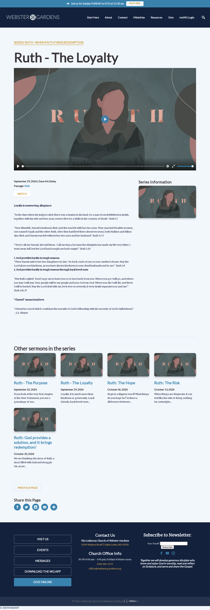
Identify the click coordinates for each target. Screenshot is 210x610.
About (108, 17)
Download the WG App (43, 571)
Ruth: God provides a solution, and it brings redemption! (33, 442)
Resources (156, 17)
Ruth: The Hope (121, 382)
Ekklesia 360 (131, 601)
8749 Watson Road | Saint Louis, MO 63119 (105, 544)
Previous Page (28, 487)
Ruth (27, 185)
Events (42, 550)
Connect (122, 17)
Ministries (139, 17)
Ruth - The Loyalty (77, 382)
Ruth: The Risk (167, 382)
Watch (22, 193)
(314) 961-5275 (105, 564)
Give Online (42, 582)
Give (171, 17)
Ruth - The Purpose (30, 382)
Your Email (153, 543)
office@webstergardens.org (105, 568)
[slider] (93, 166)
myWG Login (186, 17)
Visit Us (42, 539)
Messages (42, 561)
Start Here (93, 17)
